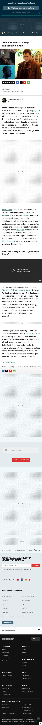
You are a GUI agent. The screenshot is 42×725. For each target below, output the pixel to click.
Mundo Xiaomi (6, 661)
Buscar (39, 630)
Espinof (24, 665)
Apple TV (5, 608)
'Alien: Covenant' (8, 241)
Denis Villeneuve (23, 367)
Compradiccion (6, 694)
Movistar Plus (26, 600)
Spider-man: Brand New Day (10, 616)
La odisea (24, 608)
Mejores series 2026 (20, 550)
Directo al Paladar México (9, 713)
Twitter (21, 82)
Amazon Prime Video (28, 596)
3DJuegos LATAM (26, 705)
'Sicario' (26, 215)
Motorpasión (25, 675)
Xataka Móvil (5, 652)
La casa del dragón (27, 612)
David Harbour (36, 33)
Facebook (17, 82)
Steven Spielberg (8, 33)
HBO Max (5, 612)
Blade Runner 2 (36, 367)
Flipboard (24, 82)
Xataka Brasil (5, 708)
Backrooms (26, 33)
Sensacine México (26, 708)
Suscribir (36, 565)
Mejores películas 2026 (34, 550)
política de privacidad (25, 570)
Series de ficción (7, 596)
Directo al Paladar (7, 675)
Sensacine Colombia (27, 710)
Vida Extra (24, 652)
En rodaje (11, 367)
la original (20, 229)
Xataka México (6, 705)
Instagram (22, 579)
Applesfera (5, 655)
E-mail (28, 82)
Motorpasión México (27, 713)
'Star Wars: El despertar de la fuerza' (16, 290)
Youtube (17, 579)
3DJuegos (24, 649)
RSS (26, 579)
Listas (23, 604)
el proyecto (35, 110)
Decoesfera (5, 691)
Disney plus (5, 600)
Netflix (4, 604)
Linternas (24, 616)
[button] (16, 99)
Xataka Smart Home (7, 658)
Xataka (4, 649)
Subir (34, 639)
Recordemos (7, 209)
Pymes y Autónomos (27, 691)
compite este (31, 333)
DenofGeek (10, 362)
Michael (18, 33)
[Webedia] (8, 640)
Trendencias (5, 689)
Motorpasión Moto (27, 678)
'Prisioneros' (7, 215)
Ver (22, 460)
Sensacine (24, 662)
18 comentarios (9, 82)
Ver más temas (7, 622)
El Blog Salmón (26, 689)
